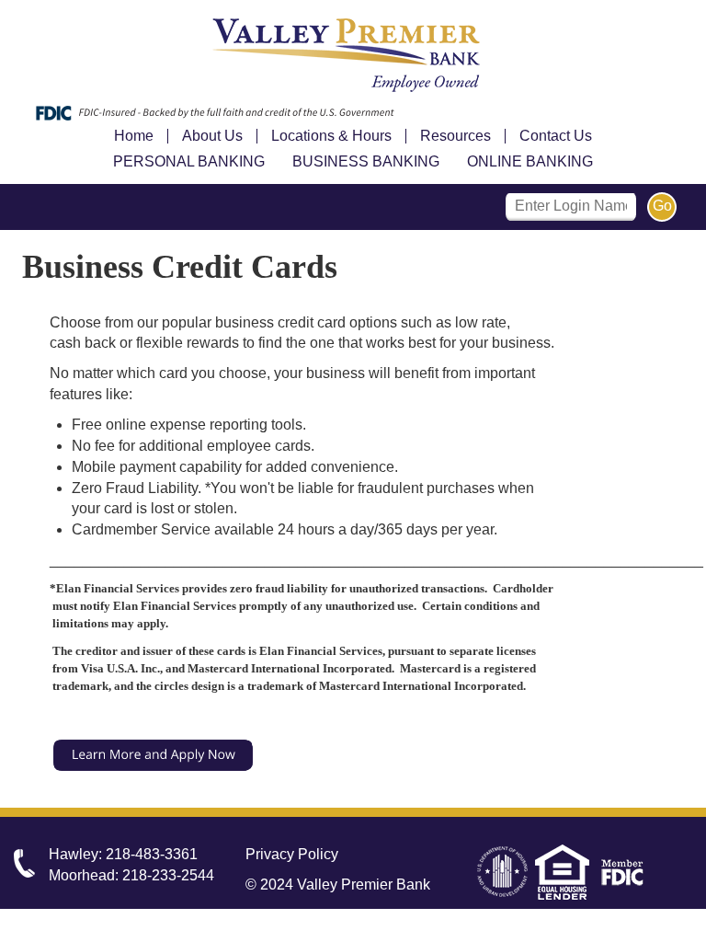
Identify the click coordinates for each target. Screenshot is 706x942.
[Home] (353, 56)
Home (134, 136)
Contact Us (555, 136)
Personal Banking (189, 161)
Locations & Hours (331, 136)
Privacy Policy (291, 854)
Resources (455, 136)
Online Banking (530, 161)
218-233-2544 (168, 875)
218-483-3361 (152, 854)
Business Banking (365, 161)
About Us (212, 136)
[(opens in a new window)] (153, 754)
